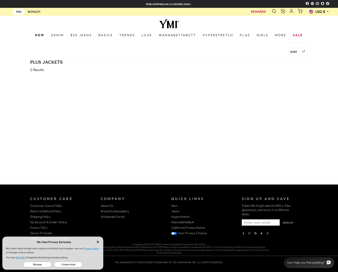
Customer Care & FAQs (46, 206)
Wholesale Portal (112, 217)
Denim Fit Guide (41, 233)
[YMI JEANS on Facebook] (243, 233)
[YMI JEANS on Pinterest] (255, 233)
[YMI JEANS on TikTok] (267, 233)
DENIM (57, 35)
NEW (39, 35)
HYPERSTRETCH (218, 35)
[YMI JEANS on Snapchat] (261, 233)
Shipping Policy (40, 217)
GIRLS (262, 35)
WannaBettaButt (182, 222)
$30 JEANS (81, 35)
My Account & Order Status (48, 222)
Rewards (258, 11)
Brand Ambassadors (115, 211)
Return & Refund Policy (45, 211)
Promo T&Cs (38, 228)
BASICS (105, 35)
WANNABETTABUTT (177, 35)
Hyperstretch (180, 217)
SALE (298, 35)
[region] (169, 3)
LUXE (147, 35)
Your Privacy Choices (192, 233)
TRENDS (127, 35)
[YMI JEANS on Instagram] (249, 233)
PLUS (245, 35)
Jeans (175, 211)
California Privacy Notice (188, 228)
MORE (280, 35)
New (174, 206)
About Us (107, 206)
